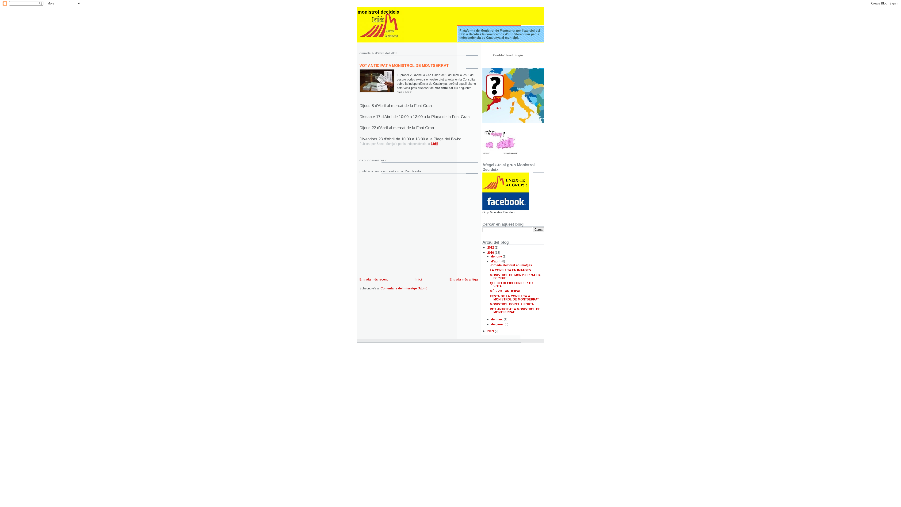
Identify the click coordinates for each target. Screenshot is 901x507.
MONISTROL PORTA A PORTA (512, 304)
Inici (419, 279)
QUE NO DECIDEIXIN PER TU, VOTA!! (512, 284)
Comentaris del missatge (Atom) (404, 288)
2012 (491, 247)
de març (497, 319)
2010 (491, 252)
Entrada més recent (373, 279)
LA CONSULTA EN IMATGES (510, 270)
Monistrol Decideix (378, 12)
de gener (498, 324)
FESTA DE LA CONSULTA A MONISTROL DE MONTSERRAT (514, 298)
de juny (497, 256)
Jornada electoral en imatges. (511, 265)
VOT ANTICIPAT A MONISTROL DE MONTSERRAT (404, 66)
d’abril (496, 261)
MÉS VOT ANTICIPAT (505, 291)
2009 (491, 331)
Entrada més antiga (464, 279)
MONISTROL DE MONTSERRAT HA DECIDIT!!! (515, 276)
